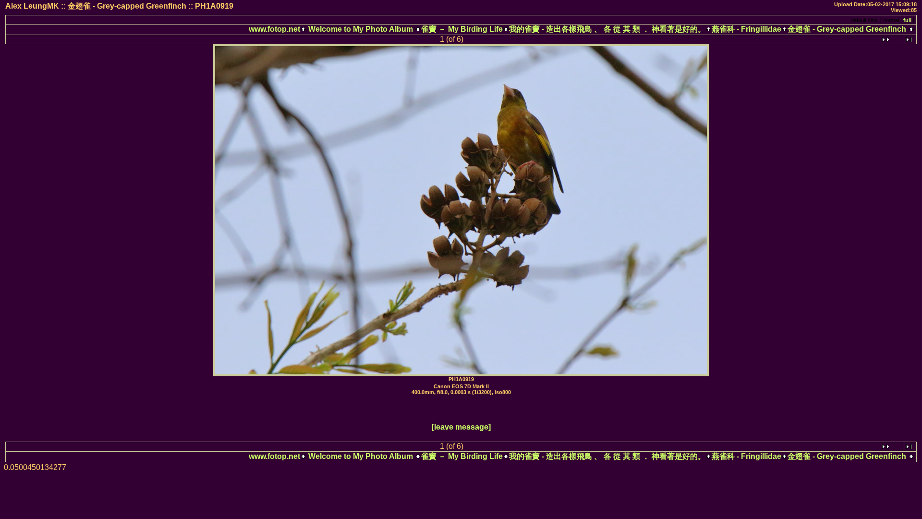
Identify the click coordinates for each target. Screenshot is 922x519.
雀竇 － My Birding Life (462, 29)
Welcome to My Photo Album (360, 29)
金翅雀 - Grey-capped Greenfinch (847, 29)
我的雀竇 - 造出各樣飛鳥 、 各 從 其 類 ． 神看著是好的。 (607, 29)
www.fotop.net (274, 29)
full (907, 20)
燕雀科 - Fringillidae (746, 29)
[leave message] (461, 427)
